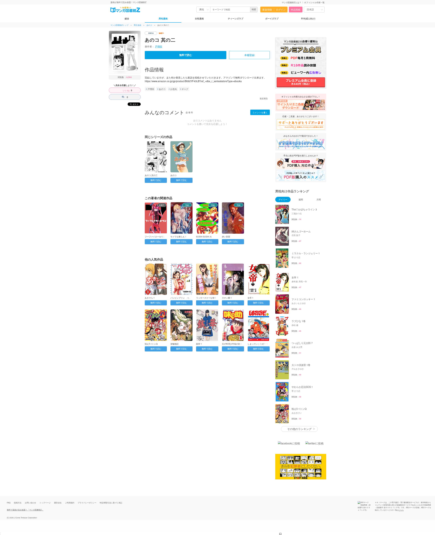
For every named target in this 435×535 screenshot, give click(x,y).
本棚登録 (249, 55)
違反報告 (264, 98)
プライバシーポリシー (87, 502)
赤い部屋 (226, 236)
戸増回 (158, 46)
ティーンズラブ (235, 18)
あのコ (149, 25)
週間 (301, 199)
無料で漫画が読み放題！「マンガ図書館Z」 (25, 509)
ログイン (280, 9)
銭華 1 (199, 343)
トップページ (45, 502)
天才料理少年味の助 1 (232, 343)
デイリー (283, 199)
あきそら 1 (150, 297)
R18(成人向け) (308, 18)
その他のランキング (299, 429)
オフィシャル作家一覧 (314, 2)
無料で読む (185, 55)
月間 (318, 199)
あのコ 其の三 (151, 175)
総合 (127, 18)
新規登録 (267, 9)
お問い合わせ (30, 502)
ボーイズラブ (272, 18)
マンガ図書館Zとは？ (291, 2)
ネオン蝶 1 (227, 297)
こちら (401, 510)
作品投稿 (295, 9)
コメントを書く (260, 112)
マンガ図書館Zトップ (119, 25)
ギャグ (185, 89)
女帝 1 (250, 297)
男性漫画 (163, 18)
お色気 (173, 89)
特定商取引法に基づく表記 (111, 502)
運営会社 (58, 502)
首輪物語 (174, 343)
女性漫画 (199, 18)
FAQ (9, 502)
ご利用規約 (69, 502)
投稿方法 (17, 502)
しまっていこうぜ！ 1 (258, 343)
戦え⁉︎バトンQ (151, 343)
